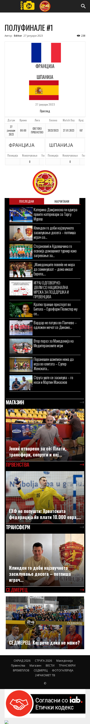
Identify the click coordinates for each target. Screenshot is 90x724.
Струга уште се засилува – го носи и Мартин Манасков (53, 380)
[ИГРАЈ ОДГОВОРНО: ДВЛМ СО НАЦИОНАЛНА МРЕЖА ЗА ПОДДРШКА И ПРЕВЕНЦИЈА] (21, 288)
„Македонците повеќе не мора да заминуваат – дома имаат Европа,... (54, 269)
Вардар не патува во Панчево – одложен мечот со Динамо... (55, 325)
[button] (83, 6)
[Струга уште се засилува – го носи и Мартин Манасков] (21, 382)
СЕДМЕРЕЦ (41, 670)
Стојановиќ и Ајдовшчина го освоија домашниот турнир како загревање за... (55, 250)
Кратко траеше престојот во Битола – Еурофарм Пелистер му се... (55, 308)
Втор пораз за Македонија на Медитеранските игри (54, 343)
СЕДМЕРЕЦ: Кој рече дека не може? (44, 642)
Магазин (35, 665)
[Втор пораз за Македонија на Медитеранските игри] (21, 346)
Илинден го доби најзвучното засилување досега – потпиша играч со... (55, 232)
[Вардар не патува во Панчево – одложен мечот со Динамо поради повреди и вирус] (21, 327)
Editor (18, 35)
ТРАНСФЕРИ (67, 665)
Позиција (12, 155)
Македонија (64, 661)
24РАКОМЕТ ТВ (45, 675)
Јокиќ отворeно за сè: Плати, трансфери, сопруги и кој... (37, 451)
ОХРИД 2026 (22, 661)
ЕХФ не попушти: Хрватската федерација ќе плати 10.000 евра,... (45, 513)
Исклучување (29, 155)
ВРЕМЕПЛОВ (21, 670)
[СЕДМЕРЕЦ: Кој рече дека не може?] (45, 622)
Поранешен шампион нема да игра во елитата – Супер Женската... (54, 363)
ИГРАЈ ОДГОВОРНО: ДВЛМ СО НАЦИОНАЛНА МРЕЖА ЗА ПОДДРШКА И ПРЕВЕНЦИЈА (51, 289)
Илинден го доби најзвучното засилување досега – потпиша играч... (40, 573)
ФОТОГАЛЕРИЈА (62, 670)
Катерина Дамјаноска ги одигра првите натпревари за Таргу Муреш (55, 214)
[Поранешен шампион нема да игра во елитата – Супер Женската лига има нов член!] (21, 364)
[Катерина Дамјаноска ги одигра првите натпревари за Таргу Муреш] (21, 214)
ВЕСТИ (50, 665)
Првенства (18, 665)
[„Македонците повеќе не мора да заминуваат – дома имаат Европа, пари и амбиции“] (21, 269)
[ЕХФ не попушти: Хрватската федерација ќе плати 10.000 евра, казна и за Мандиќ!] (45, 497)
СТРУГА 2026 (43, 661)
